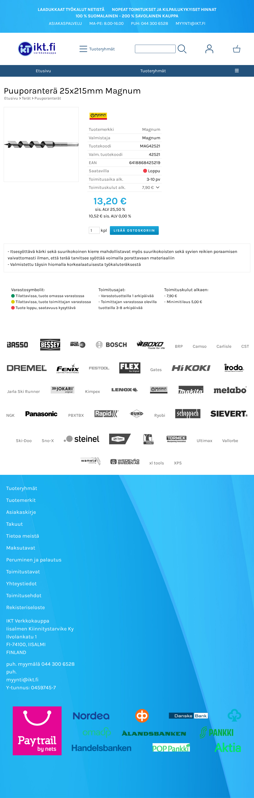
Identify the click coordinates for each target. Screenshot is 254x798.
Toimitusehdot (23, 595)
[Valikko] (237, 70)
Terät (26, 98)
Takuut (14, 524)
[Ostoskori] (236, 49)
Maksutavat (20, 548)
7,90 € (148, 187)
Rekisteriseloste (25, 607)
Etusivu (43, 70)
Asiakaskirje (21, 512)
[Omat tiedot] (209, 49)
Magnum (151, 129)
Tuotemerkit (21, 500)
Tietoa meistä (22, 536)
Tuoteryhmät (153, 70)
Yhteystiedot (21, 584)
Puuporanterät (47, 98)
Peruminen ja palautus (34, 560)
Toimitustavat (23, 572)
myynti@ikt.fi (22, 680)
